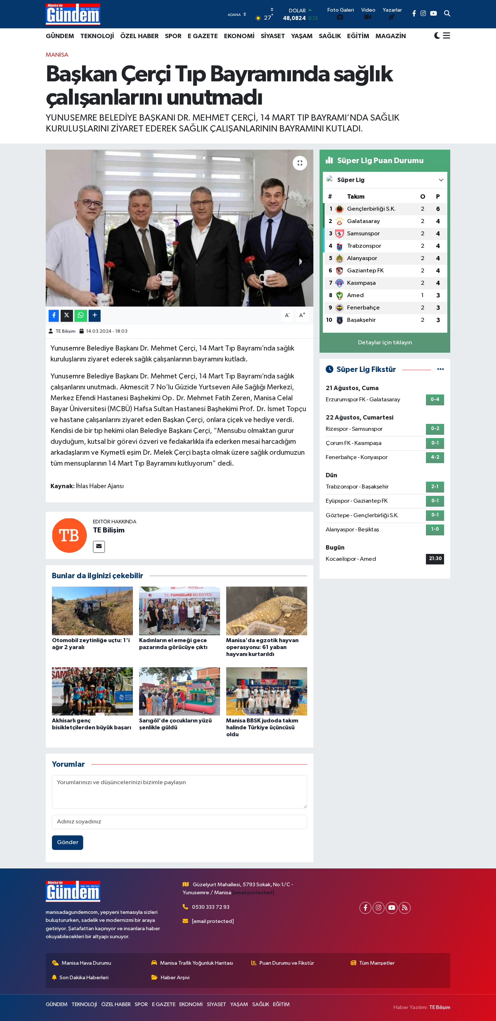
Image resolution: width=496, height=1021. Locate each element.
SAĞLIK (330, 36)
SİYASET (273, 36)
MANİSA (57, 55)
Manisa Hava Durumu (86, 963)
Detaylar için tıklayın (385, 343)
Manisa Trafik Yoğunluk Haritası (196, 963)
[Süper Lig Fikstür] (440, 369)
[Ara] (447, 14)
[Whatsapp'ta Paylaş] (80, 316)
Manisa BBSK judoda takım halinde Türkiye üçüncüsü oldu (262, 727)
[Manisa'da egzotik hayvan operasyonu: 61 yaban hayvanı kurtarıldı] (266, 611)
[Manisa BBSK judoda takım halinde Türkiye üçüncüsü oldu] (266, 691)
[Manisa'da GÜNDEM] (73, 14)
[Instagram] (379, 908)
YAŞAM (302, 36)
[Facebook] (365, 908)
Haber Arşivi (175, 977)
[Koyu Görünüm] (437, 36)
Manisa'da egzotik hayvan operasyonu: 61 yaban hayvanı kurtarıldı (262, 647)
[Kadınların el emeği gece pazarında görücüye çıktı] (179, 611)
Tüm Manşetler (377, 963)
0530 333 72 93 (210, 907)
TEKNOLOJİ (97, 36)
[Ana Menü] (445, 36)
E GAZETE (203, 36)
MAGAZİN (390, 36)
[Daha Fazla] (95, 316)
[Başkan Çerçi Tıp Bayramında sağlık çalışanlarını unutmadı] (179, 228)
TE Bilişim (66, 331)
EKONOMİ (239, 36)
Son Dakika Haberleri (84, 977)
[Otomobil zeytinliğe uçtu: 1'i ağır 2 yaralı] (92, 611)
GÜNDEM (60, 36)
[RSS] (405, 908)
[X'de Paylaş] (67, 316)
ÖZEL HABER (139, 36)
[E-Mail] (99, 547)
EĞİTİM (358, 36)
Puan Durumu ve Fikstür (287, 963)
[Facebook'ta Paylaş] (54, 316)
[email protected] (253, 892)
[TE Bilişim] (69, 535)
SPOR (173, 36)
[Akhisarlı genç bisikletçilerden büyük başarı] (92, 691)
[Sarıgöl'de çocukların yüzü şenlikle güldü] (179, 691)
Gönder (67, 842)
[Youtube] (392, 908)
